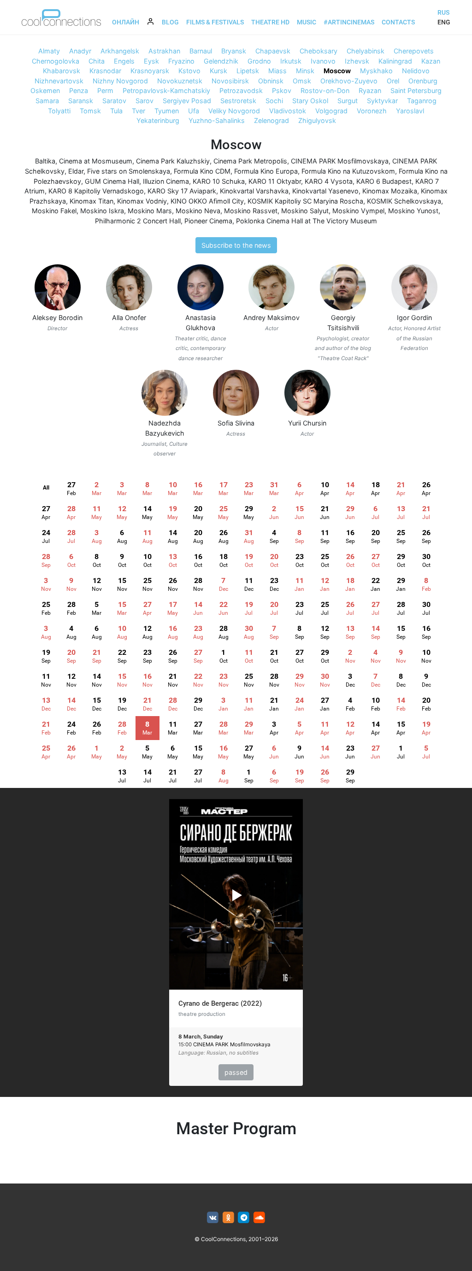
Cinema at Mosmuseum (95, 161)
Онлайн (125, 22)
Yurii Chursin (307, 423)
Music (306, 22)
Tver (138, 111)
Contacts (398, 22)
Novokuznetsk (179, 81)
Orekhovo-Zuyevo (349, 81)
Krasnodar (105, 71)
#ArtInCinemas (349, 22)
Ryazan (370, 90)
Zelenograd (271, 120)
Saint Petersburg (416, 90)
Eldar (75, 171)
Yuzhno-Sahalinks (217, 120)
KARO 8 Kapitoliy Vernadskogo (96, 191)
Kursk (218, 71)
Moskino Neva (198, 211)
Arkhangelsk (119, 51)
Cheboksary (318, 51)
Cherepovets (414, 51)
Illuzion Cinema (166, 181)
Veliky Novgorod (234, 111)
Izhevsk (357, 61)
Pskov (281, 90)
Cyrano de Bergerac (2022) (220, 1003)
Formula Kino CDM (202, 171)
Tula (116, 111)
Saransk (80, 101)
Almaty (49, 51)
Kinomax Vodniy (142, 201)
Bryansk (233, 51)
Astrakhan (164, 51)
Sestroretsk (238, 101)
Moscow (337, 71)
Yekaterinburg (157, 120)
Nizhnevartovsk (59, 81)
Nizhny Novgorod (120, 81)
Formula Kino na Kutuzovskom (348, 171)
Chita (96, 61)
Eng (443, 22)
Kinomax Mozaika (389, 191)
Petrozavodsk (241, 90)
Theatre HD (270, 22)
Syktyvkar (382, 101)
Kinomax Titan (91, 201)
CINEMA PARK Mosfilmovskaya (340, 161)
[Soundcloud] (259, 1217)
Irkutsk (290, 61)
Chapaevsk (272, 51)
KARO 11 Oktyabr (274, 181)
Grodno (259, 61)
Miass (277, 71)
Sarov (144, 101)
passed (236, 1072)
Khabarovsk (61, 71)
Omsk (302, 81)
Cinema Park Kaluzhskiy (173, 161)
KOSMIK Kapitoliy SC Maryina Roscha (305, 201)
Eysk (151, 61)
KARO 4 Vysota (329, 181)
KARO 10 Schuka (219, 181)
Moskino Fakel (54, 211)
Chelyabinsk (365, 51)
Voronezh (372, 111)
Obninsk (270, 81)
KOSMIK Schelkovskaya (404, 201)
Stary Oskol (310, 101)
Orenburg (422, 81)
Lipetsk (247, 71)
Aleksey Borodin (57, 317)
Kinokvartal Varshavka (254, 191)
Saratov (114, 101)
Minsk (305, 71)
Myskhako (376, 71)
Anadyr (80, 51)
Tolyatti (59, 111)
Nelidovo (416, 71)
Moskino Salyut (305, 211)
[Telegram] (244, 1217)
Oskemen (45, 90)
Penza (78, 90)
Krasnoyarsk (149, 71)
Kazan (430, 61)
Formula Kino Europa (266, 171)
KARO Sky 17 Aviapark (182, 191)
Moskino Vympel (358, 211)
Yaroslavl (410, 111)
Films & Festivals (215, 22)
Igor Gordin (414, 317)
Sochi (274, 101)
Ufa (193, 111)
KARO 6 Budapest (384, 181)
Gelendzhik (221, 61)
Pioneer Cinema (208, 221)
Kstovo (189, 71)
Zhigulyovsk (317, 120)
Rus (443, 12)
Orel (393, 81)
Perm (105, 90)
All (46, 487)
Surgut (347, 101)
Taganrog (422, 101)
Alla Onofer (129, 317)
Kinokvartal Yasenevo (325, 191)
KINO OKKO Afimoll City (207, 201)
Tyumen (166, 111)
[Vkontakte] (212, 1217)
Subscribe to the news (236, 245)
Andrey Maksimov (271, 317)
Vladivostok (287, 111)
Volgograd (331, 111)
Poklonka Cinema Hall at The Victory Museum (306, 221)
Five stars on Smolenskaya (128, 171)
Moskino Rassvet (250, 211)
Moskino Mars (150, 211)
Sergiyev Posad (187, 101)
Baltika (45, 161)
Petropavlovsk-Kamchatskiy (166, 90)
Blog (170, 22)
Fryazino (181, 61)
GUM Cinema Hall (112, 181)
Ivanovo (323, 61)
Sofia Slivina (236, 423)
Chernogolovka (55, 61)
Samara (47, 101)
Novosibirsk (230, 81)
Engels (124, 61)
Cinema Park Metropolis (250, 161)
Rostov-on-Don (325, 90)
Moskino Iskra (102, 211)
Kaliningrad (395, 61)
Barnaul (200, 51)
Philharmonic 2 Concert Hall (138, 221)
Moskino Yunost (413, 211)
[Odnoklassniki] (228, 1217)
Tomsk (90, 111)
